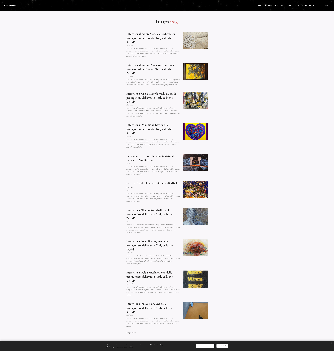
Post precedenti (131, 333)
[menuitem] (259, 5)
